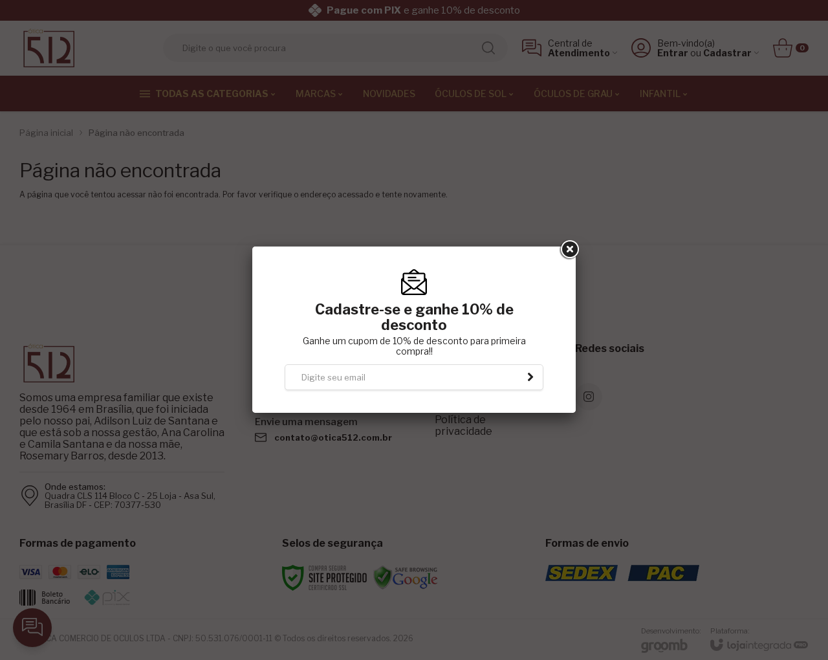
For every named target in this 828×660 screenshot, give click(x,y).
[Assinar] (530, 377)
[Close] (569, 249)
